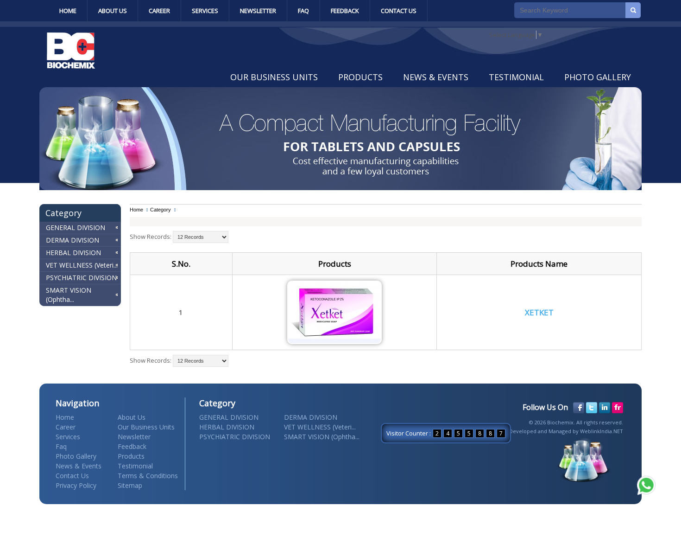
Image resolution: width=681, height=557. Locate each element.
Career (159, 10)
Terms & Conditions (148, 475)
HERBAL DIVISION (73, 252)
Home (67, 10)
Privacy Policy (76, 485)
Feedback (345, 10)
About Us (112, 10)
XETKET (539, 312)
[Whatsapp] (646, 485)
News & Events (435, 77)
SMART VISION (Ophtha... (68, 295)
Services (205, 10)
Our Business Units (274, 77)
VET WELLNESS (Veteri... (82, 265)
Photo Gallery (597, 77)
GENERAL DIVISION (75, 227)
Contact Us (398, 10)
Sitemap (130, 485)
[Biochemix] (71, 66)
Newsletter (258, 10)
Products (360, 77)
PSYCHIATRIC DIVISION (81, 277)
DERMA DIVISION (72, 240)
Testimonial (516, 77)
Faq (303, 10)
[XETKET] (334, 336)
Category (160, 209)
